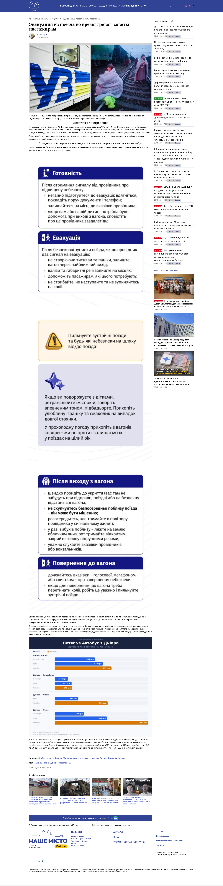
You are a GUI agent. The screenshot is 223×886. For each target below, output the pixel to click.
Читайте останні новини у (88, 818)
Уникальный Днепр (128, 6)
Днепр (54, 763)
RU (170, 6)
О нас (143, 6)
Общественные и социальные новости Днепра (85, 758)
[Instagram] (186, 6)
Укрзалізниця (65, 763)
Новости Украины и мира (81, 839)
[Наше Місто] (34, 6)
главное (46, 763)
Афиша (113, 6)
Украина (121, 758)
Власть (83, 6)
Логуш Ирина (42, 34)
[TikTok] (193, 6)
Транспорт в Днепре (79, 841)
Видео (73, 843)
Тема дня (102, 6)
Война (92, 6)
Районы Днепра (77, 846)
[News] (189, 6)
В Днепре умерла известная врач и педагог (112, 825)
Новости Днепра (69, 6)
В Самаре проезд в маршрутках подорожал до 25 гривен (55, 825)
